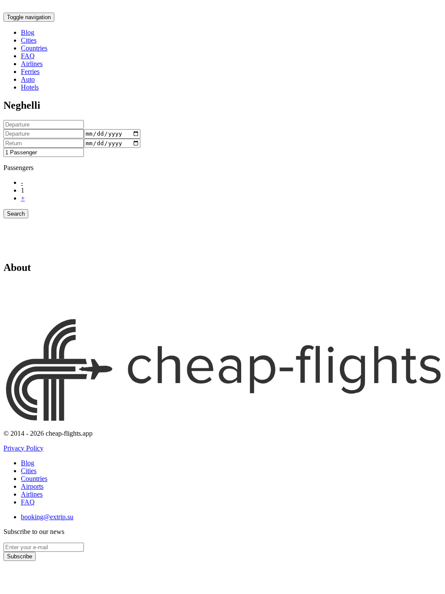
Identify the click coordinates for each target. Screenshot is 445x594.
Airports (32, 486)
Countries (34, 48)
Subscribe (19, 556)
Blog (27, 32)
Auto (28, 79)
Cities (29, 40)
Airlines (32, 63)
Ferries (30, 71)
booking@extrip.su (47, 517)
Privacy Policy (23, 448)
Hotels (30, 87)
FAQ (28, 56)
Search (16, 213)
